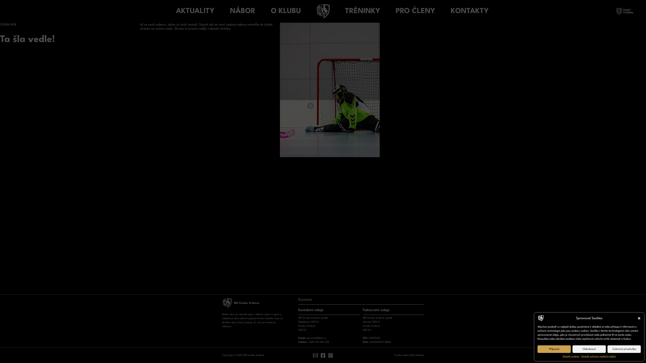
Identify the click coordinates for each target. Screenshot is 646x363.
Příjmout (554, 349)
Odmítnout (589, 349)
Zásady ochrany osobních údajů (598, 356)
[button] (639, 318)
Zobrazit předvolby (624, 349)
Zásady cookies (571, 356)
